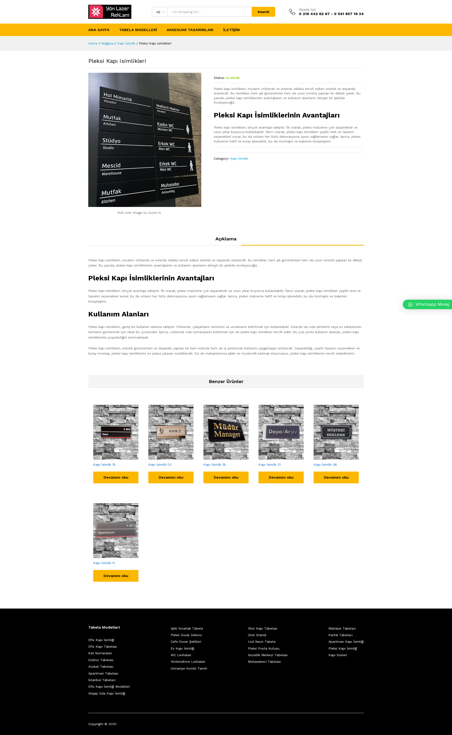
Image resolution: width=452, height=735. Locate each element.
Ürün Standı (257, 635)
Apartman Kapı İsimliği (346, 641)
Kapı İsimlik (239, 158)
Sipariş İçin (307, 9)
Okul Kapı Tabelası (262, 628)
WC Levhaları (181, 655)
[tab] (226, 240)
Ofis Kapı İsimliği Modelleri (109, 686)
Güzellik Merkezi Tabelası (268, 655)
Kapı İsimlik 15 (104, 464)
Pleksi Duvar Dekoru (186, 635)
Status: (219, 78)
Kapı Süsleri (337, 655)
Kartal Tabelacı (340, 635)
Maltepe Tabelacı (342, 628)
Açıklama (226, 238)
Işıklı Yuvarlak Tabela (187, 628)
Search (263, 12)
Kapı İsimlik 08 (325, 464)
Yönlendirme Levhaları (188, 661)
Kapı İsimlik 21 (269, 464)
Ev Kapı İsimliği (182, 648)
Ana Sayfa (98, 30)
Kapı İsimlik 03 (159, 464)
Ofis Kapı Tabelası (102, 646)
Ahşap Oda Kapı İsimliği (106, 693)
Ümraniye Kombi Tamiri (189, 668)
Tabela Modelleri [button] (138, 30)
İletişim (231, 30)
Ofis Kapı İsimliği (101, 640)
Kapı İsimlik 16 (214, 464)
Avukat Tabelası (100, 666)
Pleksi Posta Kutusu (263, 648)
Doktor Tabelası (100, 660)
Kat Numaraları (100, 653)
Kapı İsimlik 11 (104, 563)
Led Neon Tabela (261, 641)
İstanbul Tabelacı (102, 680)
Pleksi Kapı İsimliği (342, 648)
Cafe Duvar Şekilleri (186, 641)
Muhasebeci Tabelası (264, 661)
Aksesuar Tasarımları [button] (190, 30)
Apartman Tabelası (103, 673)
